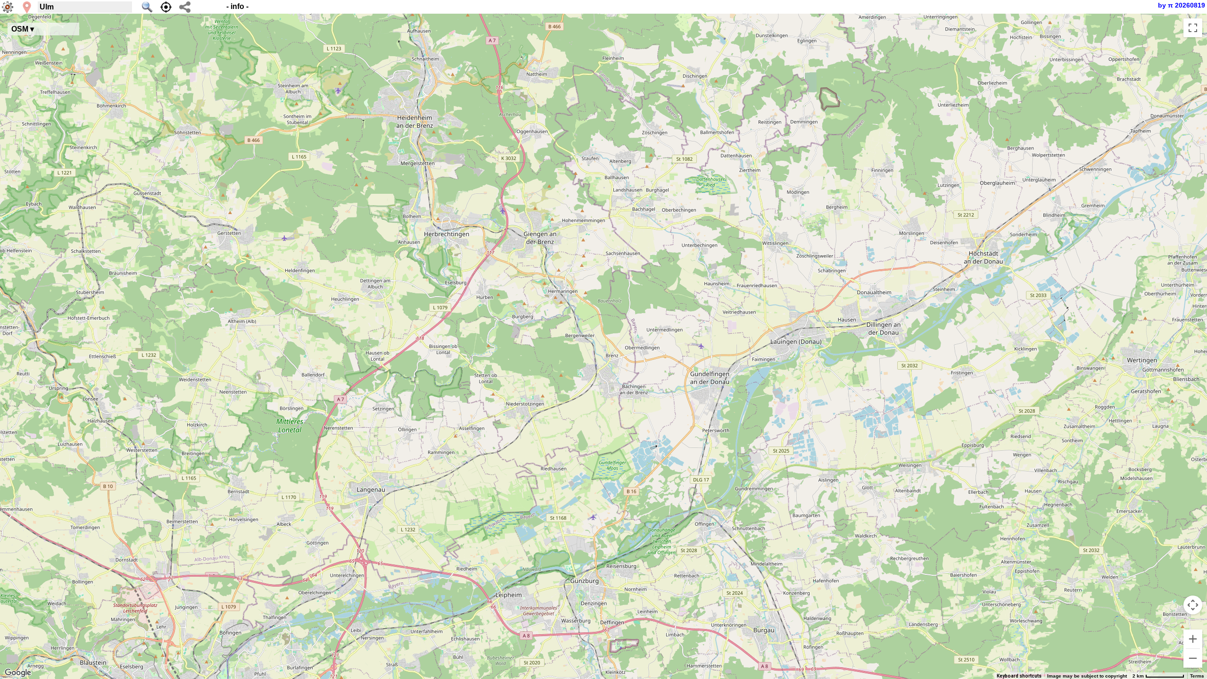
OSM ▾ (22, 29)
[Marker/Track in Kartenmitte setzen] (166, 7)
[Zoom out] (1192, 658)
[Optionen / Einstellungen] (7, 7)
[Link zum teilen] (184, 7)
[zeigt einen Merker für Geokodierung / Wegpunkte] (27, 7)
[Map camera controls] (1192, 605)
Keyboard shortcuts (1019, 676)
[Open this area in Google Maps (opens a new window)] (17, 673)
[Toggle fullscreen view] (1192, 27)
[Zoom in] (1192, 638)
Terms (1197, 676)
